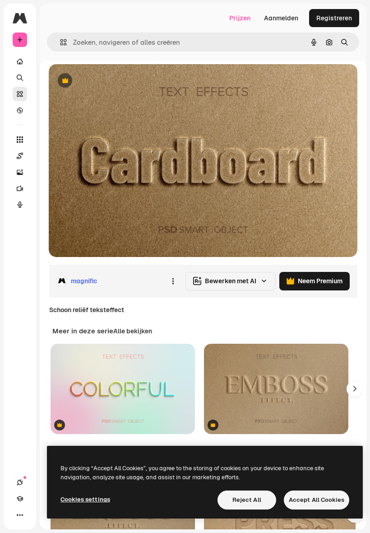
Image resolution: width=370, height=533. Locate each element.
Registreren (334, 18)
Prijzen (239, 18)
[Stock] (20, 94)
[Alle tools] (20, 139)
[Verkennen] (20, 110)
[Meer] (20, 515)
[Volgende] (355, 389)
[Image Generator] (20, 172)
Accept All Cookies (316, 500)
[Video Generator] (20, 188)
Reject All (246, 500)
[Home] (20, 61)
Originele (108, 81)
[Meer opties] (173, 281)
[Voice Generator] (20, 204)
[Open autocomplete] (59, 42)
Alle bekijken (132, 331)
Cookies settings (85, 499)
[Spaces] (20, 156)
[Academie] (20, 498)
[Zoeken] (20, 77)
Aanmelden (281, 18)
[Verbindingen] (20, 482)
